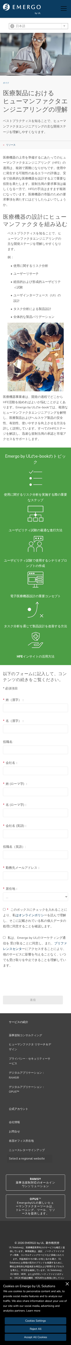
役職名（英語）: (14, 847)
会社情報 (14, 1122)
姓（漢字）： (14, 700)
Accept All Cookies (35, 1337)
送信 (33, 1000)
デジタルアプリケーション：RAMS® (27, 1075)
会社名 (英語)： (15, 826)
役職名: (8, 742)
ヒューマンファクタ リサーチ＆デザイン (30, 1047)
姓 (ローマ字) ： (15, 784)
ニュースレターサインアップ (27, 1150)
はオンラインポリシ (30, 915)
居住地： (10, 889)
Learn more (33, 1311)
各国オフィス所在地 (21, 1141)
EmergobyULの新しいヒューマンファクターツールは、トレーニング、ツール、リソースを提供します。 (35, 1206)
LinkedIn (40, 1234)
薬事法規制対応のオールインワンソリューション (35, 1182)
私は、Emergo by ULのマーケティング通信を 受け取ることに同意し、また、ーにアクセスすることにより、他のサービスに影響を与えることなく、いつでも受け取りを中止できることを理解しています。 (35, 952)
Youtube (30, 1234)
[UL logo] (22, 9)
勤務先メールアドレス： (21, 868)
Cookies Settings (35, 1321)
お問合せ (14, 1131)
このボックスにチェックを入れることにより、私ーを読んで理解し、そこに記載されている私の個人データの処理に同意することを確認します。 (35, 918)
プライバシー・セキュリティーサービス (29, 1061)
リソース (11, 144)
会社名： (10, 763)
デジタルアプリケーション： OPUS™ (27, 1089)
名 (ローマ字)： (15, 805)
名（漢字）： (14, 721)
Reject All (35, 1329)
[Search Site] (56, 9)
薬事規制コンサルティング (25, 1035)
